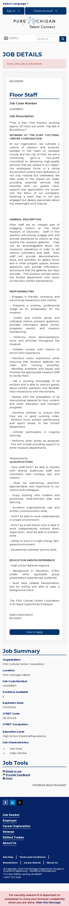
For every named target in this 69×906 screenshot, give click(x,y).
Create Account (43, 10)
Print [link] (9, 778)
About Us (9, 843)
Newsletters (10, 862)
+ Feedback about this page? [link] (49, 785)
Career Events (32, 862)
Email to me (14, 771)
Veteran (8, 831)
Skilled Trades (13, 837)
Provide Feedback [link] (18, 775)
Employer (10, 820)
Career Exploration (16, 826)
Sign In (11, 10)
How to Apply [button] (34, 632)
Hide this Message (48, 902)
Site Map (8, 857)
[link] (34, 22)
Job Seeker (11, 815)
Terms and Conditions (32, 857)
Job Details (16, 80)
